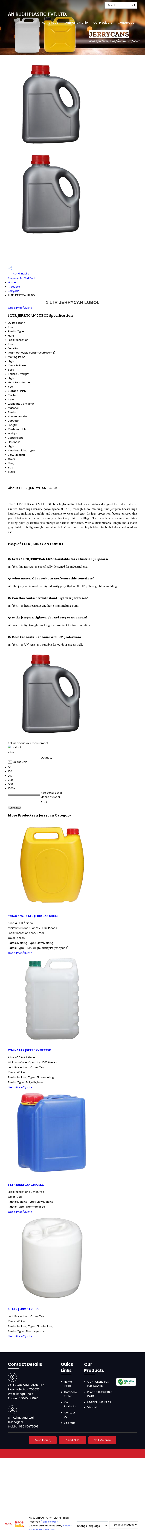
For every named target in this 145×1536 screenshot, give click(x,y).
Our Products (102, 23)
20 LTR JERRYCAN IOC (23, 1309)
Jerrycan (13, 291)
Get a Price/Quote (20, 308)
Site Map (70, 1423)
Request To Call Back (22, 278)
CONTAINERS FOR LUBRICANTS (98, 1384)
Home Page (50, 23)
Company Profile (76, 23)
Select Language (124, 1524)
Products (14, 286)
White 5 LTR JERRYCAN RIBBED (29, 1050)
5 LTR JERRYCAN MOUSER (26, 1184)
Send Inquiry (21, 273)
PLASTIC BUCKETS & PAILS (99, 1394)
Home (12, 282)
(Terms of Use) (49, 1521)
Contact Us (126, 23)
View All (92, 1407)
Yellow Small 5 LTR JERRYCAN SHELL (33, 916)
